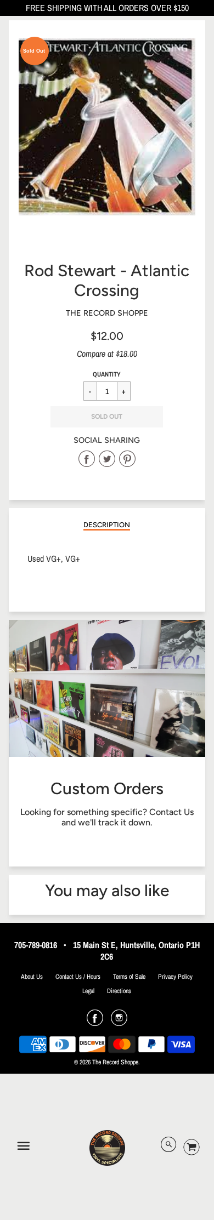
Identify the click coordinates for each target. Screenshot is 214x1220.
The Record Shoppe (107, 313)
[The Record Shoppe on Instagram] (119, 1022)
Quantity (107, 374)
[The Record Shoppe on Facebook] (95, 1022)
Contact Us (171, 812)
